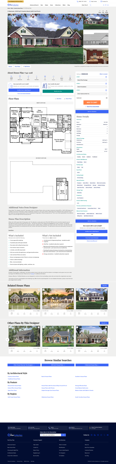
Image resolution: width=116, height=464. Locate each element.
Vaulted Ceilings (101, 185)
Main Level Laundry (101, 182)
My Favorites (36, 455)
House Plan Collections (13, 455)
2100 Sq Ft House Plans (57, 365)
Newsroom (87, 452)
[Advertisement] (58, 412)
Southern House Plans (81, 376)
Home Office (85, 182)
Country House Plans (18, 8)
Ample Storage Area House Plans (50, 390)
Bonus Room (92, 182)
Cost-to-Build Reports (64, 450)
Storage (94, 185)
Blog (69, 5)
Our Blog (87, 455)
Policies (32, 273)
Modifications (62, 447)
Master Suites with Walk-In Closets (84, 390)
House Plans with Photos (48, 388)
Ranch (83, 156)
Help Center (36, 444)
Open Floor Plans (12, 390)
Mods (64, 5)
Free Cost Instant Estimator (92, 237)
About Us (87, 444)
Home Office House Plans (14, 388)
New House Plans (11, 447)
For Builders (61, 455)
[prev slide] (7, 302)
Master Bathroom (90, 213)
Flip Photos (27, 66)
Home (9, 8)
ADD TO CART (92, 102)
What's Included (62, 444)
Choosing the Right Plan (13, 450)
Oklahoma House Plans (48, 397)
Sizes (51, 5)
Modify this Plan (58, 91)
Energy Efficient (87, 185)
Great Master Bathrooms (81, 388)
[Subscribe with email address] (63, 435)
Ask (103, 12)
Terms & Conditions (11, 461)
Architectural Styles (12, 452)
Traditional (94, 156)
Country (79, 156)
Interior (10, 66)
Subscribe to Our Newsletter (48, 432)
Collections (58, 5)
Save (99, 12)
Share (106, 12)
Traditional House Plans (14, 379)
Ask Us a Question (92, 111)
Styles (46, 5)
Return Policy (36, 450)
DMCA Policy (26, 461)
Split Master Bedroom (88, 215)
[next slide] (108, 302)
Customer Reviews (89, 450)
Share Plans (69, 98)
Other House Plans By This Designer (23, 365)
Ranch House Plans (47, 376)
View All (103, 323)
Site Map (32, 461)
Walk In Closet (99, 213)
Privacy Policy (19, 461)
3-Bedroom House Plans (91, 365)
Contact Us (35, 447)
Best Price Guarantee (89, 447)
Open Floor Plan (80, 187)
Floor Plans (17, 66)
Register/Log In (36, 452)
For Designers (62, 452)
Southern (89, 156)
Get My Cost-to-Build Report (24, 90)
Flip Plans (59, 98)
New (42, 5)
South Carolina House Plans (82, 397)
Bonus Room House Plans (14, 385)
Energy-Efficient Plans (81, 385)
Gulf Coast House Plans (14, 397)
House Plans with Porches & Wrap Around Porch (54, 385)
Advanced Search (34, 5)
